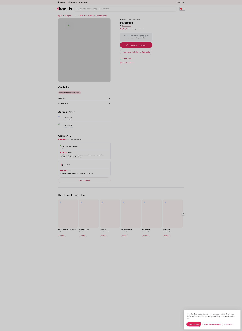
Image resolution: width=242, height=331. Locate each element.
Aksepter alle (194, 324)
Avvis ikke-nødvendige (212, 324)
